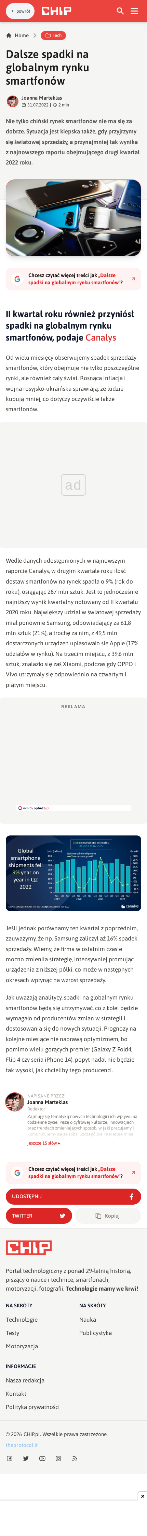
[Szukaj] (120, 11)
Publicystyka (95, 1333)
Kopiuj (112, 1216)
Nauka (87, 1319)
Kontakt (16, 1393)
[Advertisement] (73, 757)
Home (22, 35)
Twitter (22, 1216)
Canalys (100, 337)
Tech (57, 35)
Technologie (22, 1319)
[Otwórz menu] (134, 11)
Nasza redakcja (25, 1380)
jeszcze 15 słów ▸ (44, 1143)
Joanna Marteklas (42, 97)
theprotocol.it (22, 1445)
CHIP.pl (32, 1434)
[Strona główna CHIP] (56, 11)
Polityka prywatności (33, 1407)
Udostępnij (27, 1196)
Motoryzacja (22, 1346)
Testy (12, 1333)
